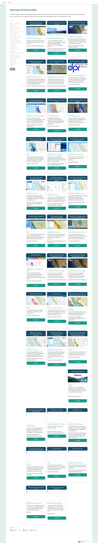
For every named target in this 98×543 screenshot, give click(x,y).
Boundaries (13, 24)
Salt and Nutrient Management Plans (17, 53)
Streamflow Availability (16, 57)
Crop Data (13, 30)
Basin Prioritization (15, 23)
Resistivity (13, 51)
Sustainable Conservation (53, 232)
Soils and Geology (15, 55)
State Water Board (31, 425)
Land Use (13, 50)
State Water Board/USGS (53, 115)
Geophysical (14, 34)
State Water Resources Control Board (56, 77)
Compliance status (15, 28)
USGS (28, 154)
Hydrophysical (14, 47)
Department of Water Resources (34, 38)
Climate (12, 26)
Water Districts (14, 61)
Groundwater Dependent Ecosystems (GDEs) (16, 37)
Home (4, 2)
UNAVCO (70, 385)
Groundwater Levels (15, 40)
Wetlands (13, 65)
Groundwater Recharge (16, 41)
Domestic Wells (14, 33)
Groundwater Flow (15, 38)
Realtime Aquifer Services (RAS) (55, 154)
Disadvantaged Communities (17, 31)
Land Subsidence (15, 48)
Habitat (12, 45)
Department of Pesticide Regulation (76, 75)
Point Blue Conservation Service (75, 36)
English (82, 541)
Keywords (12, 20)
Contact (10, 2)
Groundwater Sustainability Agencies (16, 44)
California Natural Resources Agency (56, 38)
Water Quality (14, 62)
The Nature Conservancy (32, 193)
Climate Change (14, 27)
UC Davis (70, 349)
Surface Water (14, 58)
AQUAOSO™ (71, 309)
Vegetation (13, 60)
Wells (12, 64)
